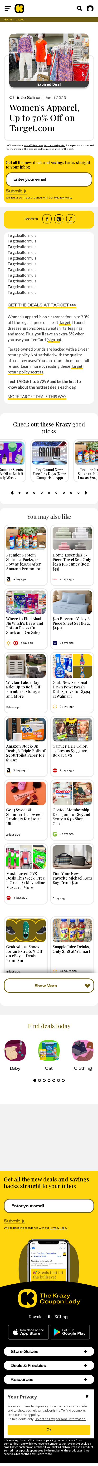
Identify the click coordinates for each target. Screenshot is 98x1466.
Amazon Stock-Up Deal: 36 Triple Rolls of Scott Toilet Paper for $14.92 (25, 752)
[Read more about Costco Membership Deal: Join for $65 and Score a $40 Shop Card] (72, 793)
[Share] (70, 218)
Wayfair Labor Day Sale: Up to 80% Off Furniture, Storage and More (23, 689)
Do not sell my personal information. (60, 1419)
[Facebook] (47, 219)
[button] (85, 1351)
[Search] (79, 8)
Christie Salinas (25, 97)
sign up (54, 339)
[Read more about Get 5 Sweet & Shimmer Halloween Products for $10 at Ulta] (26, 793)
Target (65, 322)
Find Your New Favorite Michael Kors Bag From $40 (72, 878)
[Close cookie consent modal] (87, 1396)
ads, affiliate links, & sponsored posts (44, 145)
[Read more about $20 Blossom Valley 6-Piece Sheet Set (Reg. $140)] (72, 602)
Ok (49, 1430)
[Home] (19, 8)
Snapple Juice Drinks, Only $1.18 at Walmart (71, 949)
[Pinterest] (59, 219)
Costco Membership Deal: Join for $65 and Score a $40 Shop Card (71, 816)
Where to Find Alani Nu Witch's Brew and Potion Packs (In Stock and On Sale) (24, 625)
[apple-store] (28, 1332)
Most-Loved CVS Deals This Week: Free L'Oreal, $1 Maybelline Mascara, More (25, 880)
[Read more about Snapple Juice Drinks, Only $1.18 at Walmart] (72, 930)
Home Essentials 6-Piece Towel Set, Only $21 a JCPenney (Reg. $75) (72, 561)
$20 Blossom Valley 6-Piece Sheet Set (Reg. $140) (72, 623)
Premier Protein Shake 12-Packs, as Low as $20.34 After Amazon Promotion (23, 561)
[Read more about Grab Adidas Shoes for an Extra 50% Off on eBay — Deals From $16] (26, 930)
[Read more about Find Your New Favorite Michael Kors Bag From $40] (72, 857)
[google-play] (69, 1332)
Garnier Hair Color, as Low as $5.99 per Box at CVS (70, 750)
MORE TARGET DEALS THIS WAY (37, 396)
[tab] (19, 493)
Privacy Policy (63, 197)
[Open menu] (8, 8)
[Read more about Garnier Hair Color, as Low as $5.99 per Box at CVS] (72, 729)
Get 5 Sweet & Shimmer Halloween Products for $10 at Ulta (24, 816)
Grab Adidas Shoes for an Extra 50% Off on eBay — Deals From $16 (24, 953)
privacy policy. (30, 1415)
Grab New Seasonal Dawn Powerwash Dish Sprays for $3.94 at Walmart (71, 689)
